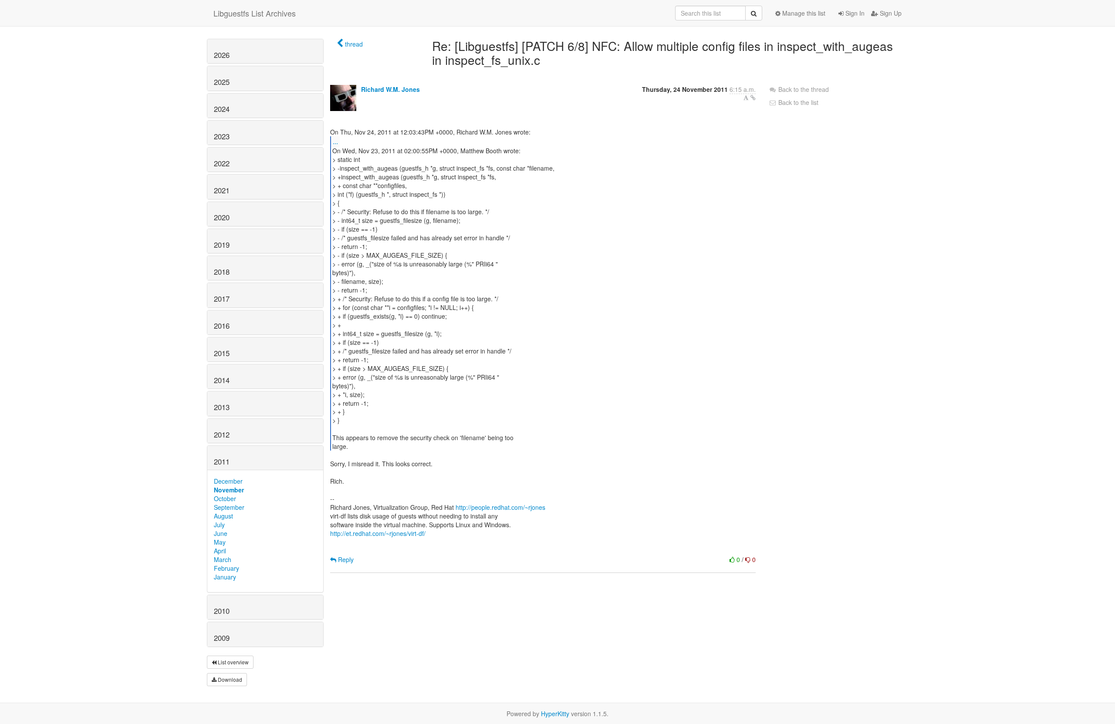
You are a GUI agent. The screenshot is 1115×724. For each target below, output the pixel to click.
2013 (222, 407)
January (225, 576)
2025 (222, 82)
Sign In (854, 13)
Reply (345, 559)
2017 (222, 298)
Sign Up (890, 13)
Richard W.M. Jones (390, 89)
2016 (222, 325)
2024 (222, 109)
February (226, 568)
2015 (222, 353)
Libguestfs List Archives (254, 13)
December (228, 481)
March (222, 559)
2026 (222, 55)
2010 (222, 611)
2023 (222, 136)
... (335, 141)
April (220, 550)
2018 (222, 271)
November (229, 489)
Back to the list (797, 102)
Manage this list (802, 13)
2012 (222, 434)
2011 (222, 461)
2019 (222, 244)
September (229, 507)
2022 (222, 163)
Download (229, 679)
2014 (222, 380)
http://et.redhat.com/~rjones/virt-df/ (378, 533)
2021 (222, 190)
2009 (222, 638)
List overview (232, 662)
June (220, 533)
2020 (222, 217)
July (219, 524)
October (225, 498)
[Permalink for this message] (753, 97)
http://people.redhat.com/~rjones (500, 507)
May (220, 542)
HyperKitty (555, 713)
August (223, 516)
